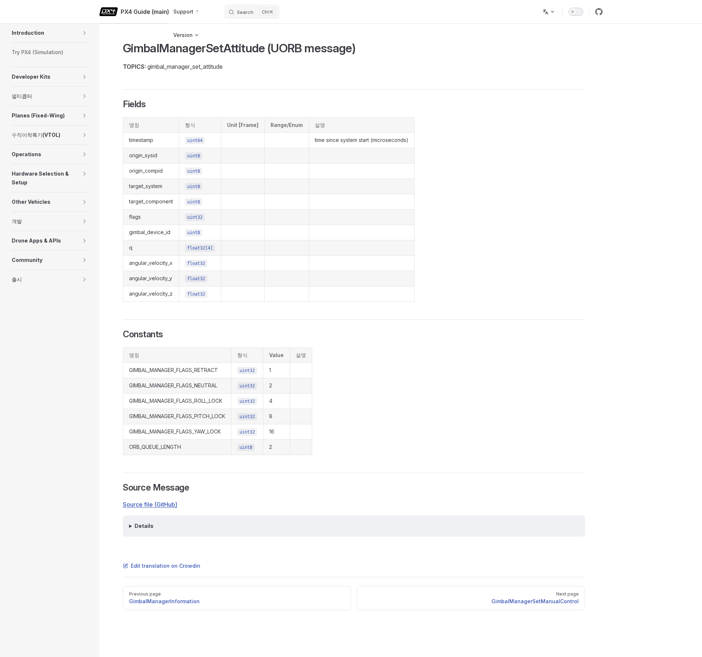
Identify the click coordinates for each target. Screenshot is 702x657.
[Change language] (548, 11)
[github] (598, 11)
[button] (84, 33)
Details (144, 526)
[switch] (576, 12)
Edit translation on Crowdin (165, 566)
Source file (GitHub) (150, 504)
